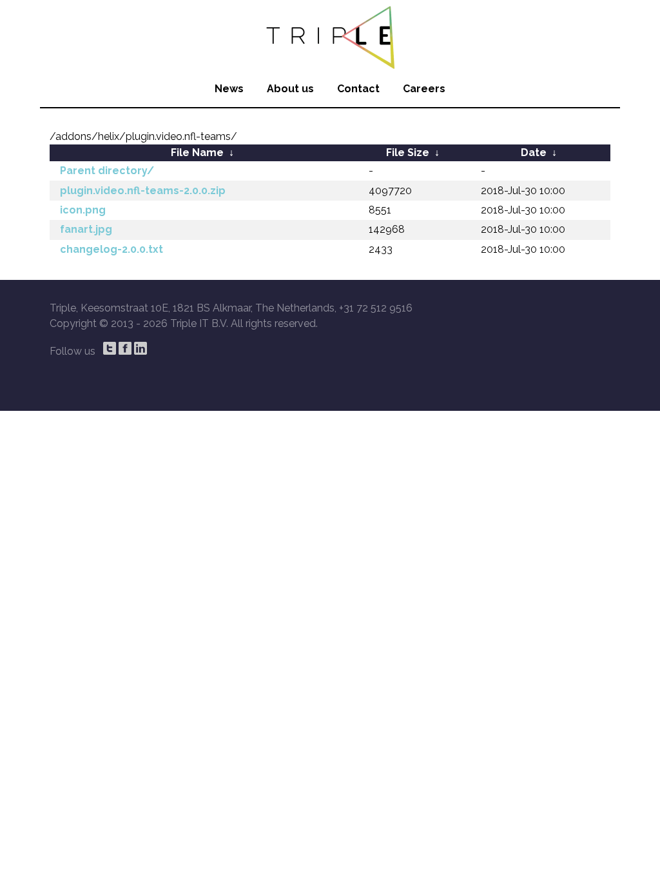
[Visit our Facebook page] (125, 348)
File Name (197, 152)
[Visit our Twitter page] (109, 348)
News (229, 89)
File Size (407, 152)
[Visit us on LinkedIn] (140, 348)
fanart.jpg (86, 229)
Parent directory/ (107, 170)
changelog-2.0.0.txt (111, 249)
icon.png (83, 210)
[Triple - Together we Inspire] (330, 35)
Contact (358, 89)
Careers (424, 89)
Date (534, 152)
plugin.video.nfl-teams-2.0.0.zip (143, 190)
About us (290, 89)
